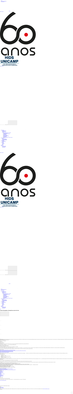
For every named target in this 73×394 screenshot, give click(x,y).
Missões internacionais (5, 135)
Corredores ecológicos (4, 131)
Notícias (3, 142)
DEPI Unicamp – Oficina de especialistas (7, 132)
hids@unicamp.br (4, 380)
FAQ (2, 144)
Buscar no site (6, 124)
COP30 (2, 145)
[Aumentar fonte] (4, 6)
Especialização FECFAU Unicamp (6, 294)
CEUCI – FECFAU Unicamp (6, 296)
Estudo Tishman (4, 297)
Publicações (3, 143)
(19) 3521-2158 (1, 380)
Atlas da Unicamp (5, 295)
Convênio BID (4, 134)
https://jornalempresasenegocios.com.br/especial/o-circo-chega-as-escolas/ (6, 351)
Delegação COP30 (4, 146)
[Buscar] (4, 265)
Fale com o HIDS (2, 1)
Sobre (1, 0)
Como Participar (2, 140)
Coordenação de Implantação (3, 289)
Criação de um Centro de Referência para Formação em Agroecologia (6, 368)
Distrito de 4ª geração (4, 130)
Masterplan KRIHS (5, 136)
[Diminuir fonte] (13, 6)
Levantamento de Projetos (4, 139)
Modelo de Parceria (4, 141)
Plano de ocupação (3, 298)
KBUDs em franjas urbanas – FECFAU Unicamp (7, 137)
